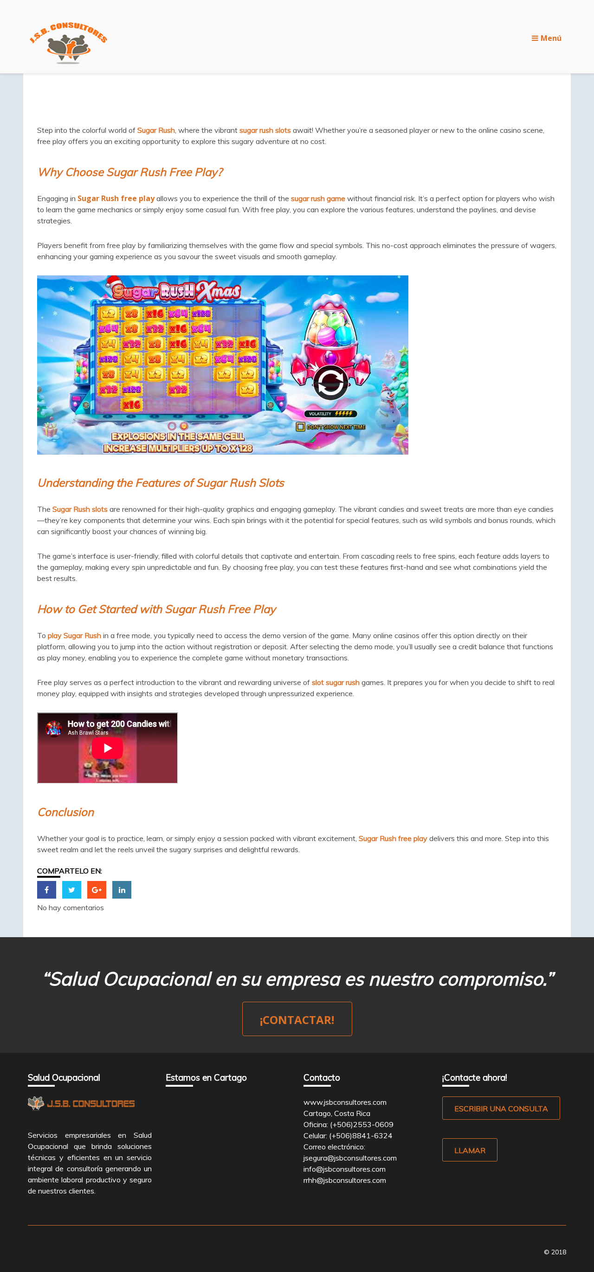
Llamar (469, 1150)
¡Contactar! (297, 1019)
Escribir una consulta (501, 1108)
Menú (551, 38)
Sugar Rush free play (116, 198)
